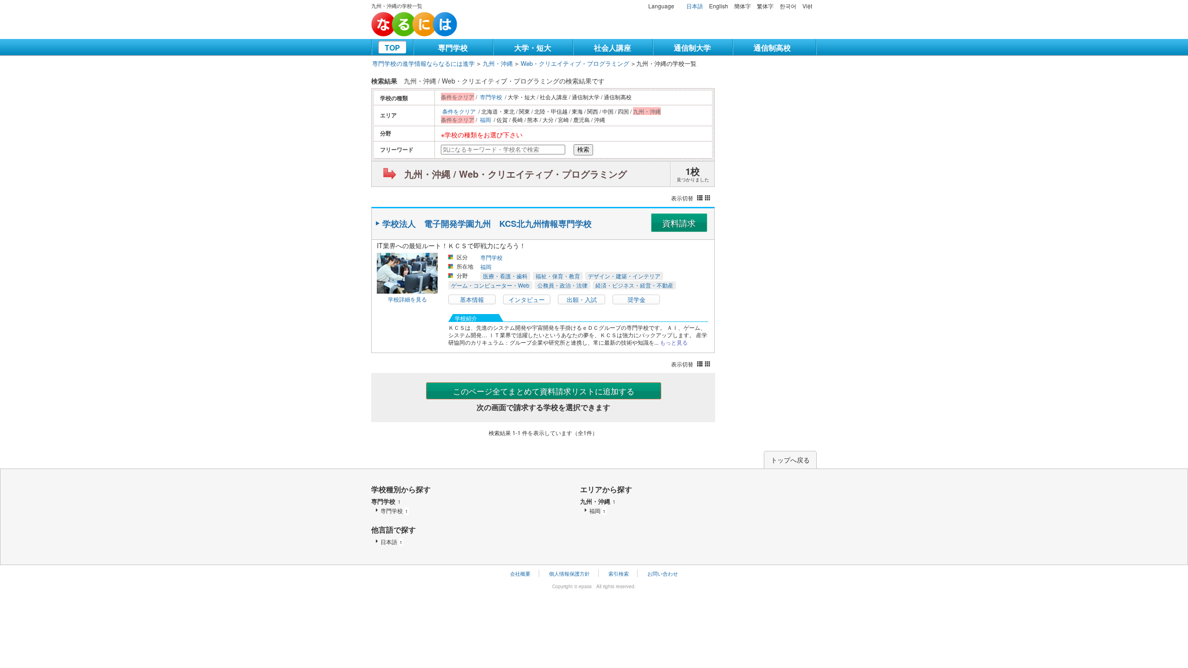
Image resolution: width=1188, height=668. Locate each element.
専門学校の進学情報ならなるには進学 (423, 63)
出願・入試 (582, 299)
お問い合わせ (662, 573)
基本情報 (472, 299)
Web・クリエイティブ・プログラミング (575, 63)
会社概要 (520, 573)
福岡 (485, 119)
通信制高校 (772, 47)
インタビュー (527, 299)
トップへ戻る (790, 459)
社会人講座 (612, 47)
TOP (392, 47)
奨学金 (636, 299)
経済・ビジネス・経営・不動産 (634, 285)
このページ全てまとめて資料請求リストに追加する (543, 391)
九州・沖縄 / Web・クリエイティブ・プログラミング (515, 173)
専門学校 (453, 47)
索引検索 (618, 573)
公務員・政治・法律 (562, 285)
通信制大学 (692, 47)
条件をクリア (459, 111)
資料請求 (679, 223)
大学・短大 (532, 47)
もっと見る (674, 342)
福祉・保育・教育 (558, 276)
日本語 (694, 6)
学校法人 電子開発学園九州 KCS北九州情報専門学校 (487, 224)
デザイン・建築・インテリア (624, 276)
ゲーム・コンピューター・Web (490, 285)
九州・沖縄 (498, 63)
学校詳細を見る (407, 299)
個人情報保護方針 (569, 573)
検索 (583, 149)
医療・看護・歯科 (505, 276)
